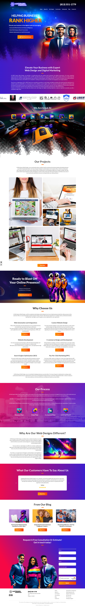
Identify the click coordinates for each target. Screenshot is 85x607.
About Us (46, 9)
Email (60, 556)
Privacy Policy (34, 603)
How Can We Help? (63, 567)
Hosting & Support (69, 598)
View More (42, 265)
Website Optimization (70, 593)
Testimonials (64, 9)
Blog (69, 9)
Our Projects (51, 9)
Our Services (58, 9)
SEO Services (68, 595)
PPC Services (68, 596)
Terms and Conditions (41, 603)
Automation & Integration (71, 590)
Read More (26, 335)
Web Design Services (70, 592)
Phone (60, 561)
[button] (16, 483)
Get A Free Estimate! (25, 295)
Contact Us (74, 9)
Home (41, 9)
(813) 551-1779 (68, 4)
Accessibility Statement (49, 603)
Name (60, 550)
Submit (67, 583)
